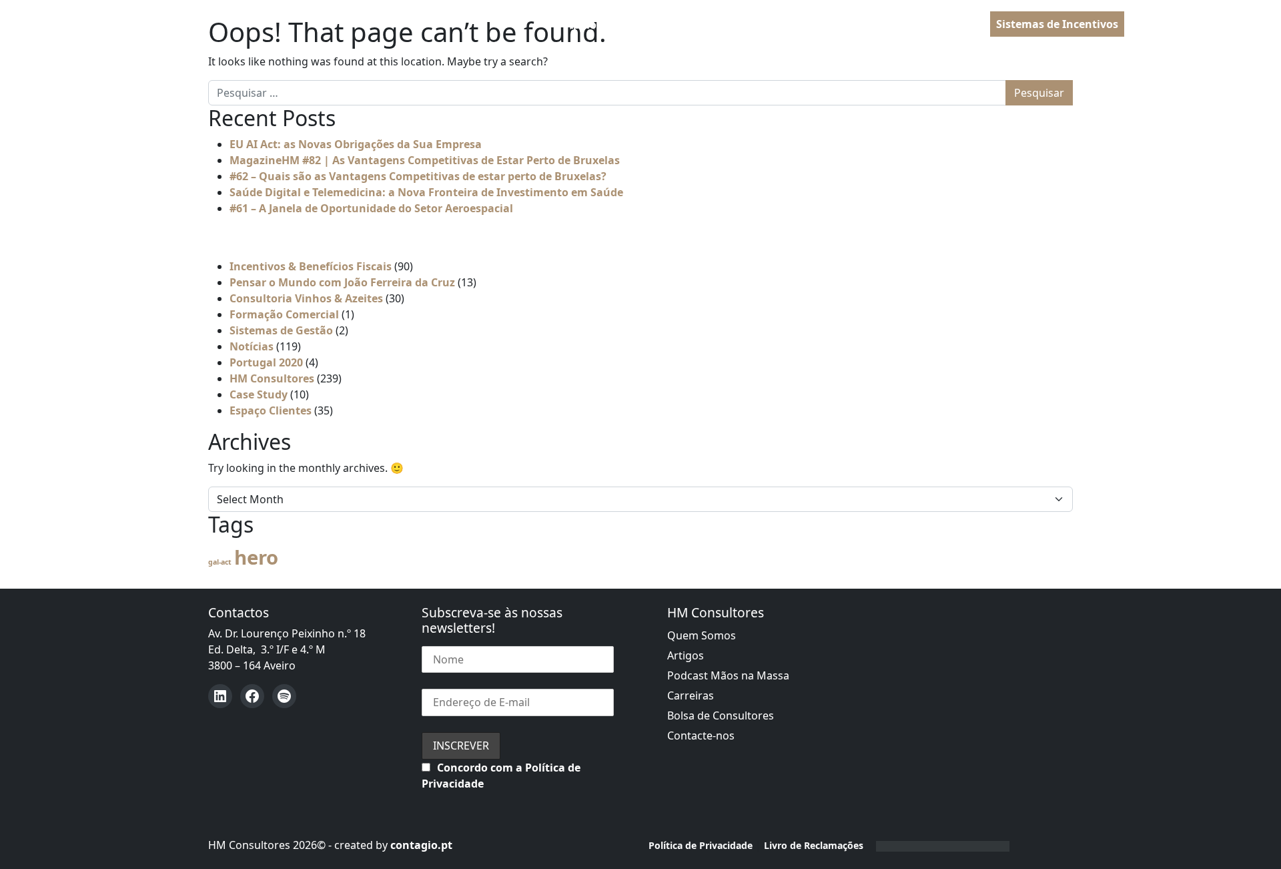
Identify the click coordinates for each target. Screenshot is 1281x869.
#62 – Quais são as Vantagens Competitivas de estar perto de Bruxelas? (418, 176)
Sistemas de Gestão (281, 330)
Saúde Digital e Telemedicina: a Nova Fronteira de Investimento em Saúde (426, 192)
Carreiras (690, 695)
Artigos (685, 655)
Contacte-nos (701, 735)
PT (1149, 24)
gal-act (220, 562)
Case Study (259, 394)
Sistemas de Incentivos (1057, 24)
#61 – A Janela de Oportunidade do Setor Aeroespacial (371, 208)
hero (256, 557)
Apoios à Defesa (608, 24)
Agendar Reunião (938, 24)
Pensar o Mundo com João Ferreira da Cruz (342, 282)
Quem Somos (701, 635)
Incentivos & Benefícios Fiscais (311, 266)
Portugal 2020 (266, 362)
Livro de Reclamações (813, 845)
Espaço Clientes (271, 410)
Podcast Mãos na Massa (728, 675)
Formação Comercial (284, 314)
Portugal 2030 (697, 24)
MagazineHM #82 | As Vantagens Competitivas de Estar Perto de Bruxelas (425, 160)
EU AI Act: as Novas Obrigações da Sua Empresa (356, 144)
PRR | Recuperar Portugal (813, 24)
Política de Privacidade (701, 845)
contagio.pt (421, 845)
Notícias (252, 346)
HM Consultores (272, 378)
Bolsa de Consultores (720, 715)
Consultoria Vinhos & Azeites (306, 298)
